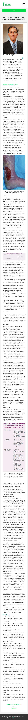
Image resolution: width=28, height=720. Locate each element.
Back (14, 10)
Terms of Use (16, 717)
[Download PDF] (14, 707)
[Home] (11, 4)
